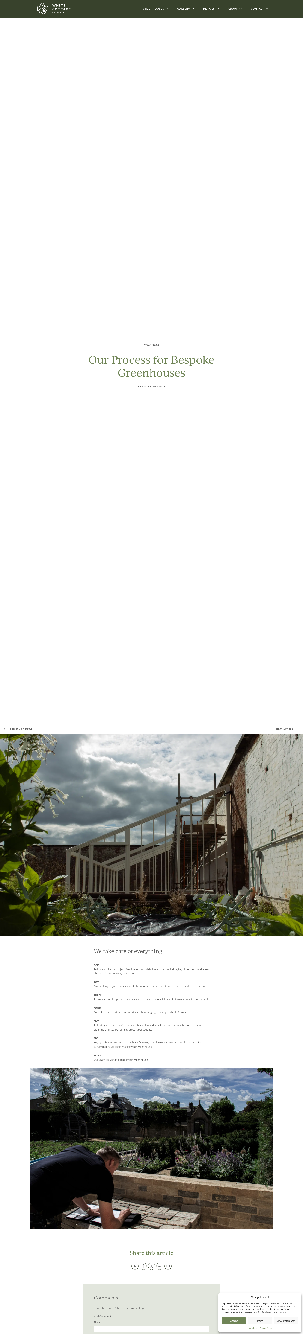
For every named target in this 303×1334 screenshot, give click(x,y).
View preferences (286, 1320)
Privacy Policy (252, 1328)
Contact (257, 8)
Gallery (183, 8)
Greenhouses (153, 8)
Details (209, 8)
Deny (260, 1320)
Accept (234, 1320)
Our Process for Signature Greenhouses (263, 787)
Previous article (21, 729)
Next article (284, 729)
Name (97, 1322)
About (233, 8)
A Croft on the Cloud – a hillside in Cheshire (32, 788)
